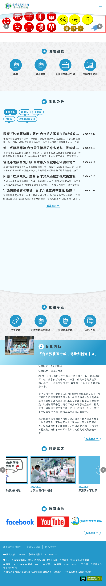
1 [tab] (49, 37)
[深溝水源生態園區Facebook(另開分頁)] (19, 521)
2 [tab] (51, 37)
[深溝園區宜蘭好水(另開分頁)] (53, 521)
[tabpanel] (53, 22)
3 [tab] (54, 37)
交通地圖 (52, 560)
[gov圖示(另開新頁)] (83, 578)
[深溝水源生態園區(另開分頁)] (86, 520)
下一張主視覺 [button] (6, 26)
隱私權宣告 (51, 547)
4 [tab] (57, 37)
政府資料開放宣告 (12, 547)
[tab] (10, 112)
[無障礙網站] (95, 578)
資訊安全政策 (33, 547)
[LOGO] (17, 5)
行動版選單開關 (100, 6)
